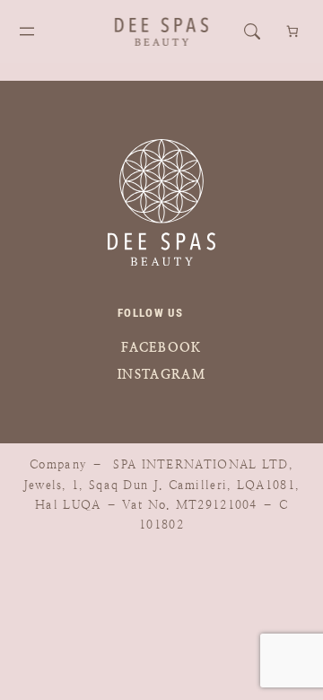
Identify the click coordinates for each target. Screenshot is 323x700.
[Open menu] (27, 31)
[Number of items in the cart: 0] (293, 32)
